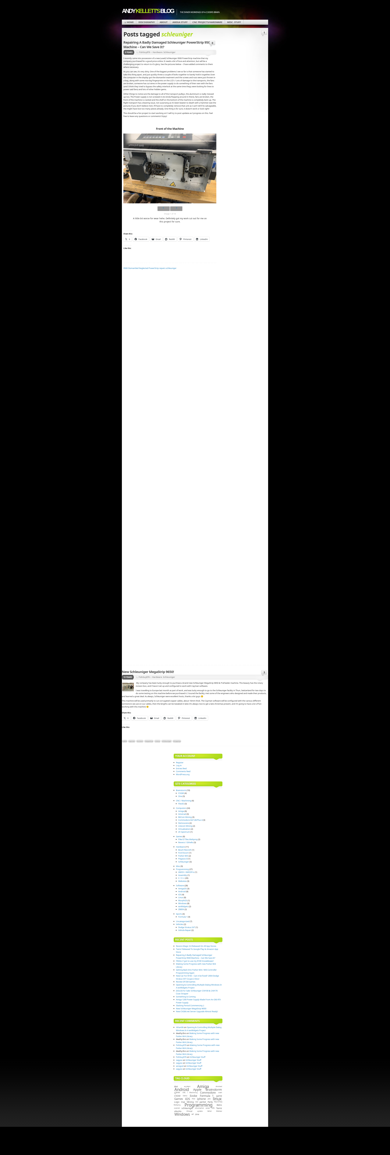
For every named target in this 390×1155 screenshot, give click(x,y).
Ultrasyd (189, 1111)
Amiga (181, 811)
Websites (182, 881)
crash (220, 1092)
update (200, 1111)
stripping (177, 741)
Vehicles (179, 924)
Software (180, 885)
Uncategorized (182, 921)
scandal (177, 1108)
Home (130, 22)
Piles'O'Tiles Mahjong (187, 839)
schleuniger (166, 741)
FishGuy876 (144, 677)
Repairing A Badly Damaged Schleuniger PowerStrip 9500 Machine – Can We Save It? (195, 956)
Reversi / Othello (185, 842)
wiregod (179, 1066)
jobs (209, 1099)
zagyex (179, 1060)
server (208, 1108)
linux (217, 1098)
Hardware (157, 677)
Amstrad (182, 814)
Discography (146, 22)
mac (183, 1101)
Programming (182, 869)
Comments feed (183, 771)
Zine (180, 796)
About (164, 22)
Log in (179, 765)
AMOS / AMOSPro (186, 872)
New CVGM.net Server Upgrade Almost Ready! (197, 1011)
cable (125, 741)
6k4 (176, 1086)
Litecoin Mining (185, 826)
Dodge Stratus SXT (186, 927)
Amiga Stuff (180, 22)
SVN (212, 1108)
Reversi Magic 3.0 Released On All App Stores (196, 946)
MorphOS (182, 900)
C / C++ (181, 878)
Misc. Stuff (234, 22)
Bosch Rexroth (184, 849)
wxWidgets (183, 906)
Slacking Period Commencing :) (190, 1005)
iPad (193, 1099)
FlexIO (181, 803)
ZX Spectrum (184, 831)
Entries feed (181, 768)
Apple (197, 1089)
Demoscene (183, 823)
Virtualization (184, 829)
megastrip (149, 741)
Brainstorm (181, 790)
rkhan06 (179, 1027)
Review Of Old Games (185, 981)
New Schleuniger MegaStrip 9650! (148, 671)
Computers (181, 808)
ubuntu (177, 1111)
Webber (219, 1111)
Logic (177, 1101)
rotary (157, 741)
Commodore (208, 1092)
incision (140, 741)
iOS (179, 894)
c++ (177, 1092)
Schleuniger (169, 677)
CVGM (181, 793)
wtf (192, 1114)
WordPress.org (183, 774)
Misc (178, 866)
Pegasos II (183, 858)
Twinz (219, 1108)
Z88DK (181, 909)
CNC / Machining (183, 800)
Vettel (209, 1111)
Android (182, 891)
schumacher (199, 1108)
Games (179, 836)
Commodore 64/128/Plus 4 (190, 820)
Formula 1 (182, 916)
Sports (179, 913)
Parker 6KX (183, 855)
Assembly (182, 875)
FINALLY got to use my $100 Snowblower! (195, 961)
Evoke (193, 1096)
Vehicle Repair (184, 930)
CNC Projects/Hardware (207, 22)
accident (187, 1086)
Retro (219, 1104)
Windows (182, 903)
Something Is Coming (186, 996)
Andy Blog (148, 11)
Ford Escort (183, 852)
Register (179, 762)
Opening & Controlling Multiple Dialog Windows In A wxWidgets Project (199, 1029)
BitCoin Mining (185, 817)
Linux (180, 897)
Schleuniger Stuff (197, 1057)
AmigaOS (182, 888)
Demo (185, 1096)
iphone (201, 1099)
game (219, 1095)
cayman (132, 741)
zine (197, 1114)
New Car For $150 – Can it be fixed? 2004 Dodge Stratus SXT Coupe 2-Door (197, 977)
